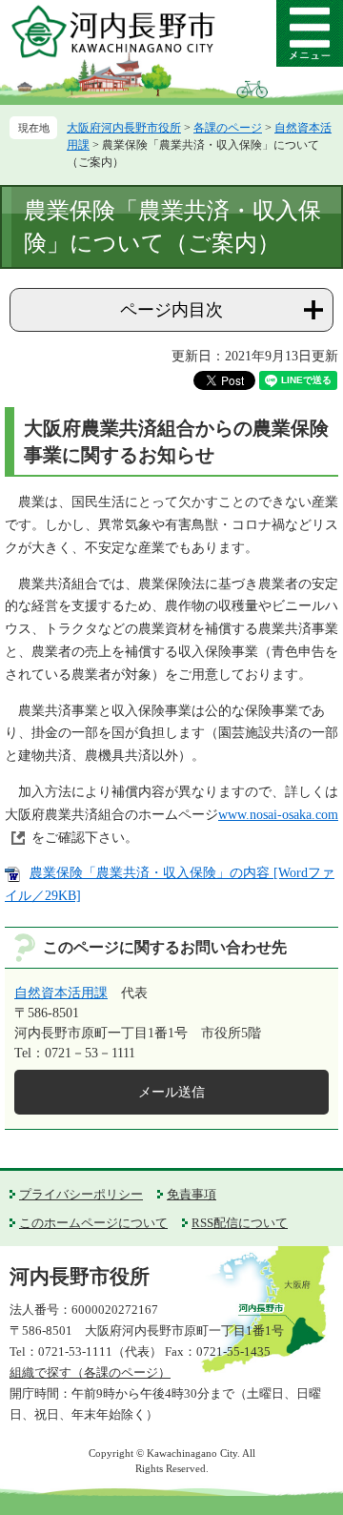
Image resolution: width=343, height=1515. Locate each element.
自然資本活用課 (61, 993)
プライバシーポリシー (81, 1194)
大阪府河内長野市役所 (124, 127)
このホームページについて (93, 1223)
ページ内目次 (171, 309)
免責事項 (191, 1194)
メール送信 (171, 1092)
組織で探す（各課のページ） (90, 1372)
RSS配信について (240, 1223)
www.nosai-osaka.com (278, 815)
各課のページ (227, 127)
